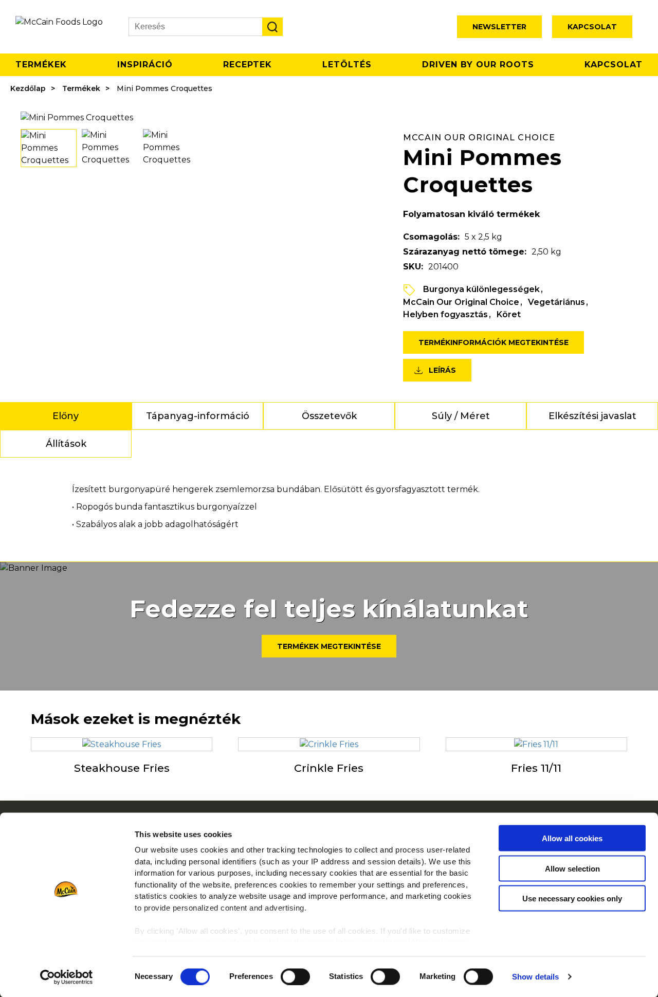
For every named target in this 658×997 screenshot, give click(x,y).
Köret (509, 314)
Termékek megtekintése (329, 646)
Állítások (66, 443)
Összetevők (329, 416)
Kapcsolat (592, 26)
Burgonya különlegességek (481, 289)
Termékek (41, 64)
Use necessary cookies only (572, 898)
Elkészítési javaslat (592, 416)
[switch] (295, 976)
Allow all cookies (572, 838)
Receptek (247, 64)
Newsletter (499, 26)
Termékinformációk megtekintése (493, 342)
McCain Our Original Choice (461, 302)
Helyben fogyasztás (445, 314)
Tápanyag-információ (197, 416)
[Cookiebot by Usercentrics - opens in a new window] (67, 977)
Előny (65, 416)
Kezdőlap (28, 88)
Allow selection (572, 868)
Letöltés (347, 64)
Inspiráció (145, 64)
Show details (535, 976)
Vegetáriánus (556, 302)
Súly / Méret (461, 416)
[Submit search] (272, 26)
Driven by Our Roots (478, 64)
